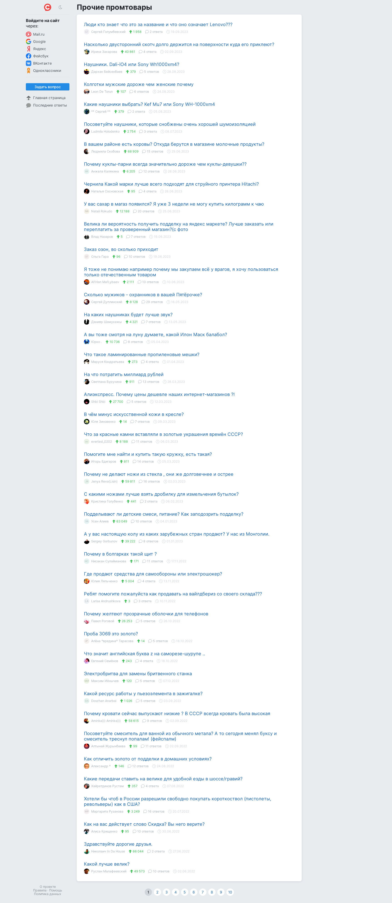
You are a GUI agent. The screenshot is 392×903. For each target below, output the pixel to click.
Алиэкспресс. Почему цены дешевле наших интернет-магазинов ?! (159, 394)
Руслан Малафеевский (108, 871)
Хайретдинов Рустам (107, 786)
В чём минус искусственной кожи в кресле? (134, 414)
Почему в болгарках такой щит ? (120, 554)
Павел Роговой (102, 621)
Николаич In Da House (108, 851)
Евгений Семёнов (104, 661)
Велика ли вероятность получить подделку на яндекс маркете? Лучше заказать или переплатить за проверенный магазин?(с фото (178, 226)
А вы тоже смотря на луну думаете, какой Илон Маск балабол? (155, 334)
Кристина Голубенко (107, 501)
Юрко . (96, 342)
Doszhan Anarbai (100, 701)
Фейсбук (41, 56)
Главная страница (49, 97)
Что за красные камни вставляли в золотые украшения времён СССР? (163, 434)
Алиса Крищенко (104, 831)
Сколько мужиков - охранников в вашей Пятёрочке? (143, 294)
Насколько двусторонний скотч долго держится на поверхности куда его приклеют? (179, 44)
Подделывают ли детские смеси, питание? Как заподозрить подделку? (163, 514)
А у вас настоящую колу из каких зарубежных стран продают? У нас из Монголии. (177, 534)
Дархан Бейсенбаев (106, 71)
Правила (40, 890)
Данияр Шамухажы (106, 322)
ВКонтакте (42, 63)
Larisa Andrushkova (102, 601)
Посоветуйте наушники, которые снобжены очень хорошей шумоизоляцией (170, 124)
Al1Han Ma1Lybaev (105, 282)
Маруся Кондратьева (107, 362)
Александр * (101, 766)
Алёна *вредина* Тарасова (109, 641)
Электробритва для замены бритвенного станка (138, 673)
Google (39, 41)
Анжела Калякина (102, 171)
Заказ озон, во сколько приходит (121, 249)
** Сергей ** (100, 111)
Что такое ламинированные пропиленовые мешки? (141, 354)
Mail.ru (38, 34)
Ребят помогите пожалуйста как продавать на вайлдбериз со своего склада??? (173, 594)
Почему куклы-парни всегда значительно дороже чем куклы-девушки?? (165, 164)
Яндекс (39, 48)
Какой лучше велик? (107, 864)
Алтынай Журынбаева (108, 746)
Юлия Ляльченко (104, 581)
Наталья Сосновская (107, 191)
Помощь (55, 890)
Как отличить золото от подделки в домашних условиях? (148, 759)
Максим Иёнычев (102, 681)
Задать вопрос (47, 87)
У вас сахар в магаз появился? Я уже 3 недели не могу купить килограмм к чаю (174, 204)
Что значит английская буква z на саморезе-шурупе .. (144, 653)
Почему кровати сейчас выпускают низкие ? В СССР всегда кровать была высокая (177, 713)
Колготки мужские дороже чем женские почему (139, 84)
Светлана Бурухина (106, 382)
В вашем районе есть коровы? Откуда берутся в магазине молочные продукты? (174, 144)
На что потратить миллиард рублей (124, 374)
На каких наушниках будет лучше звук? (128, 314)
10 (230, 892)
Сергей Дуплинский (106, 302)
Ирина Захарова (104, 51)
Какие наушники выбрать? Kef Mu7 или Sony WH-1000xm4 (149, 104)
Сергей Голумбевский (105, 32)
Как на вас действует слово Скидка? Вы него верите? (144, 824)
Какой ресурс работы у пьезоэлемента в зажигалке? (143, 693)
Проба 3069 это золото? (111, 633)
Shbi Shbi (98, 401)
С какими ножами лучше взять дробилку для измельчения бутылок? (161, 494)
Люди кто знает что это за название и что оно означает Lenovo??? (158, 24)
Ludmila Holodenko (105, 131)
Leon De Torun (102, 91)
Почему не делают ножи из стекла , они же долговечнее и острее (158, 474)
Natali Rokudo (98, 211)
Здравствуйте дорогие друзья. (118, 844)
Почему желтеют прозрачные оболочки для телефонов (146, 614)
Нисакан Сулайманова (105, 561)
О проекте (48, 886)
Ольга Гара (97, 256)
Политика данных (47, 894)
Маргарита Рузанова (104, 811)
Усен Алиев (97, 521)
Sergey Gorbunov (104, 541)
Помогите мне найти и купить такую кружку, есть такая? (148, 454)
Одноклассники (47, 70)
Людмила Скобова (105, 151)
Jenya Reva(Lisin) (101, 481)
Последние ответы (50, 105)
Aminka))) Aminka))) (106, 721)
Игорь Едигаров (103, 461)
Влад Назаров (102, 236)
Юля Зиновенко (103, 421)
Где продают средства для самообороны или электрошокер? (153, 574)
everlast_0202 (98, 441)
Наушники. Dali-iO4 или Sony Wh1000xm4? (131, 64)
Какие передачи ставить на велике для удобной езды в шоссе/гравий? (163, 779)
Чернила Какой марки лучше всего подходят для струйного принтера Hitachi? (171, 184)
